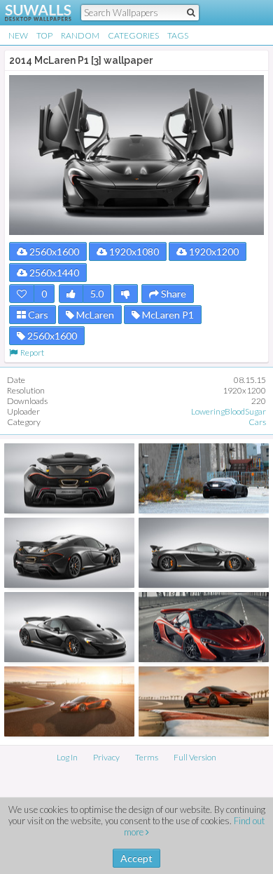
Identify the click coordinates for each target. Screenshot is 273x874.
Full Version (195, 757)
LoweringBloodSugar (228, 411)
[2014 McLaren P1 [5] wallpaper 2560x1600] (204, 553)
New (18, 35)
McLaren (94, 315)
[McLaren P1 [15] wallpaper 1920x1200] (69, 701)
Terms (146, 757)
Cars (37, 315)
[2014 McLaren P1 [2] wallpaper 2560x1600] (69, 627)
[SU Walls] (29, 12)
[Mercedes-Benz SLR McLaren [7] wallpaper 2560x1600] (204, 478)
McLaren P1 (167, 315)
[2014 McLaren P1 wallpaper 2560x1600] (69, 553)
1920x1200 (213, 251)
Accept (136, 858)
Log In (67, 757)
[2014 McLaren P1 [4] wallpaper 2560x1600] (69, 478)
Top (44, 35)
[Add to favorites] (21, 293)
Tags (177, 35)
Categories (133, 35)
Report (31, 352)
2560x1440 (53, 272)
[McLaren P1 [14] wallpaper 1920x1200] (204, 701)
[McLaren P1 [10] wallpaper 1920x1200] (204, 627)
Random (80, 35)
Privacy (106, 757)
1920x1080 (133, 251)
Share (172, 294)
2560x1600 (53, 251)
